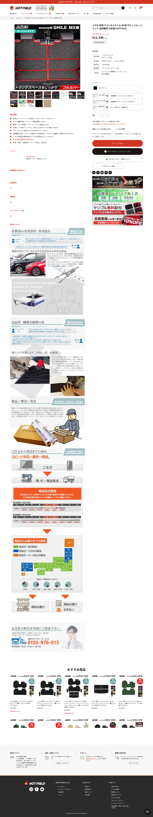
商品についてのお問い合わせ (101, 129)
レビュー (60, 795)
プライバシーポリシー (117, 800)
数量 (93, 115)
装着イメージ (88, 792)
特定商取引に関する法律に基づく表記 (120, 807)
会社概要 (60, 792)
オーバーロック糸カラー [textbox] (101, 96)
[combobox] (117, 88)
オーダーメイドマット (64, 789)
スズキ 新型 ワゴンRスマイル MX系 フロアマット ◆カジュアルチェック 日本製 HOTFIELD (130, 703)
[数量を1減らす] (99, 115)
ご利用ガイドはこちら (62, 763)
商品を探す (13, 13)
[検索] (122, 7)
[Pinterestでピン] (106, 172)
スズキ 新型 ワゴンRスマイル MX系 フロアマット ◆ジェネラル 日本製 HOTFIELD (21, 703)
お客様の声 (58, 13)
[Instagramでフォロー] (31, 789)
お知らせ (87, 786)
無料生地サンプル (73, 13)
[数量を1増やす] (108, 115)
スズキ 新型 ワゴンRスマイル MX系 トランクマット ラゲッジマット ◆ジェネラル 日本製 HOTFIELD (103, 703)
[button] (96, 34)
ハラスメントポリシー (117, 803)
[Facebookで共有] (98, 172)
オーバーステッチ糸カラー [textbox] (101, 101)
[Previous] (17, 57)
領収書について (115, 792)
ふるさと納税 (109, 13)
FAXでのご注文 (115, 798)
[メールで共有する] (110, 172)
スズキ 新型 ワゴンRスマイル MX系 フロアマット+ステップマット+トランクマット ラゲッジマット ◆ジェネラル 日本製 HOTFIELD (76, 704)
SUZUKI (18, 18)
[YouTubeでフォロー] (42, 789)
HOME (11, 18)
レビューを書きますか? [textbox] (101, 107)
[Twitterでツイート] (94, 172)
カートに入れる (117, 143)
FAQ (85, 13)
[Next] (77, 57)
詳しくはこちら (133, 763)
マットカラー (96, 82)
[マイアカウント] (130, 8)
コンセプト (61, 786)
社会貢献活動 (97, 13)
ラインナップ (25, 13)
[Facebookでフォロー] (37, 789)
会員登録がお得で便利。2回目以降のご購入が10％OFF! (76, 2)
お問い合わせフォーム (92, 758)
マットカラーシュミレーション (119, 151)
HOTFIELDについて (42, 13)
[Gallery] (47, 66)
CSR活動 (87, 795)
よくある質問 (120, 129)
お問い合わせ (115, 786)
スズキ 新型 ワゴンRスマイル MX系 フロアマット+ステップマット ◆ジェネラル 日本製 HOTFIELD (48, 703)
